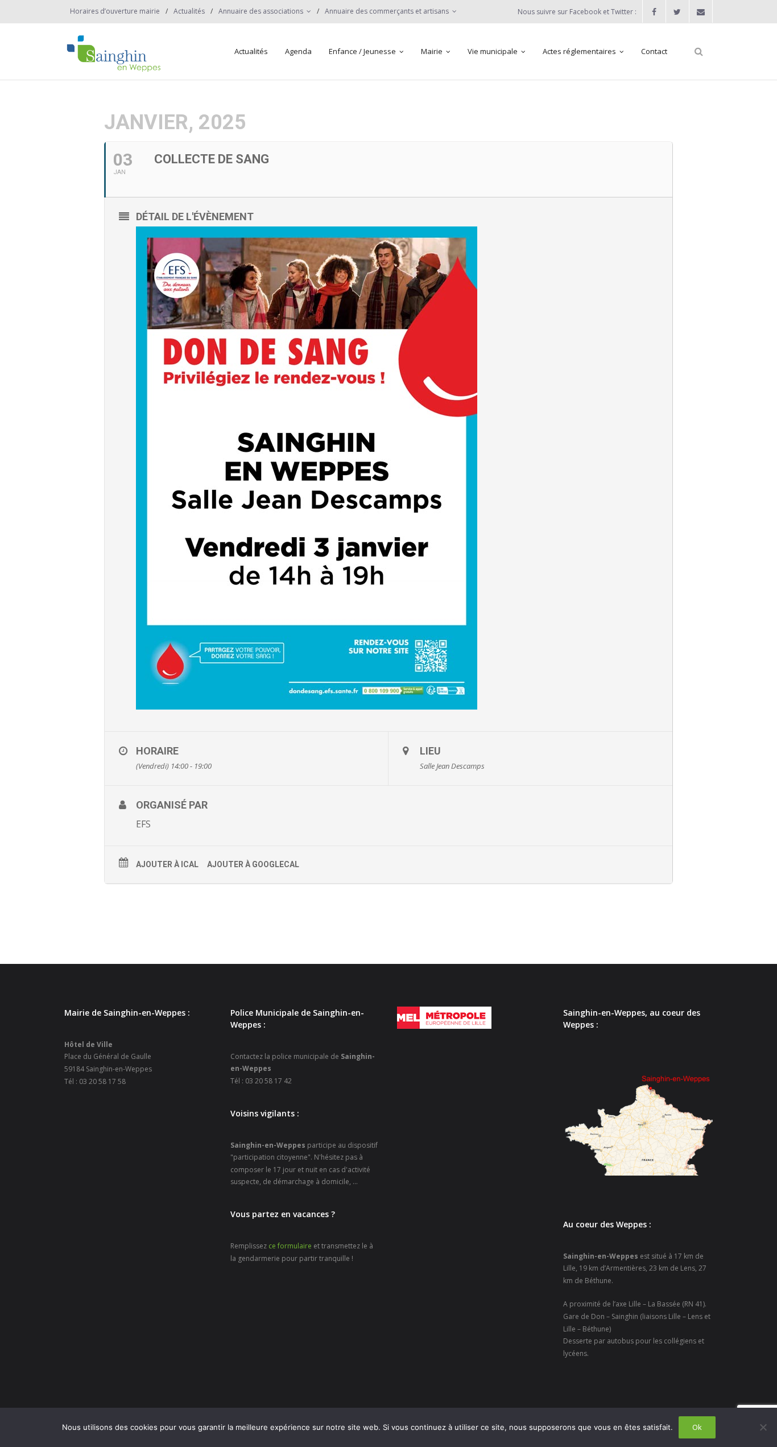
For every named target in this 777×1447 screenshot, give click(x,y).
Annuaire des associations (260, 11)
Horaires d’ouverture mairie (115, 11)
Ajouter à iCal (167, 864)
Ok (697, 1427)
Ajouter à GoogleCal (253, 864)
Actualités (189, 11)
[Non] (762, 1427)
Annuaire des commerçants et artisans (387, 11)
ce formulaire (290, 1246)
